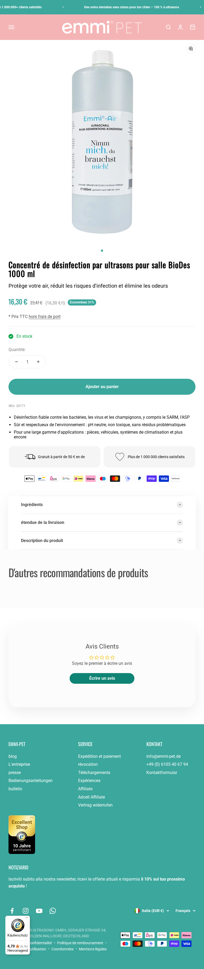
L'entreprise (19, 764)
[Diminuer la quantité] (16, 361)
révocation (88, 764)
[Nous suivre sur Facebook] (12, 910)
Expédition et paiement (99, 756)
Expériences (89, 780)
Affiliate (85, 788)
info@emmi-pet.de (163, 756)
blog (12, 756)
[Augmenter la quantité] (38, 361)
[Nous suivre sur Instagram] (25, 910)
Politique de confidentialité (30, 943)
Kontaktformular (161, 772)
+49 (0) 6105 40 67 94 (167, 764)
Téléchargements (94, 772)
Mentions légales (93, 949)
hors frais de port (45, 316)
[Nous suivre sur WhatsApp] (52, 910)
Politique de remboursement (80, 943)
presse (14, 772)
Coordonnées (63, 949)
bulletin (15, 788)
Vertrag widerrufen (95, 805)
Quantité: (17, 349)
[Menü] (27, 919)
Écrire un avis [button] (102, 678)
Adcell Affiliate (91, 797)
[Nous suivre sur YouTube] (39, 910)
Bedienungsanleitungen (30, 780)
